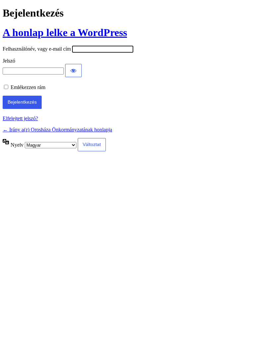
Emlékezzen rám (28, 87)
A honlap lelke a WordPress (65, 32)
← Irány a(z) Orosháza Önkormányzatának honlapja (57, 129)
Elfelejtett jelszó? (20, 118)
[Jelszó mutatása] (73, 70)
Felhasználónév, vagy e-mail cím (37, 49)
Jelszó (9, 61)
